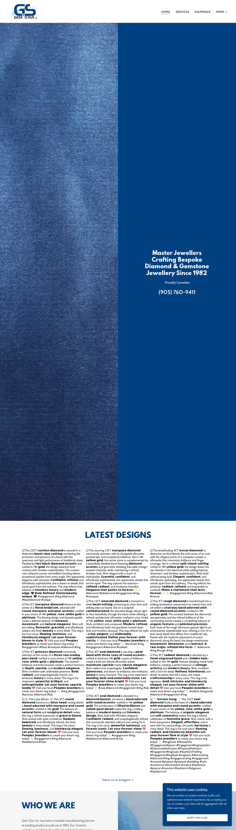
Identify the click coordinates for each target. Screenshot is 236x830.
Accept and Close (197, 817)
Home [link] (166, 11)
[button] (222, 12)
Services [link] (182, 11)
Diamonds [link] (202, 11)
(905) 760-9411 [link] (177, 292)
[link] (23, 11)
